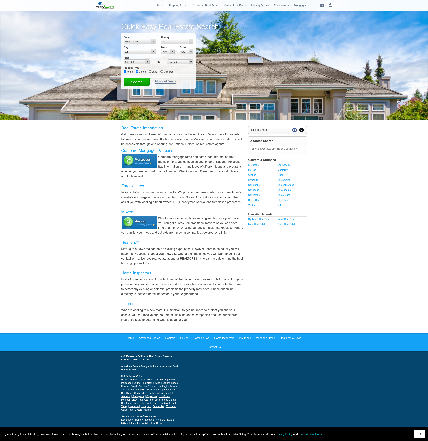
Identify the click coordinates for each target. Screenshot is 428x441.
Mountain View (129, 399)
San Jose (155, 399)
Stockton (125, 396)
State (127, 37)
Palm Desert (135, 409)
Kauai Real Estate (287, 219)
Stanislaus (283, 200)
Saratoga (126, 403)
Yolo (280, 205)
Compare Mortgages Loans (147, 150)
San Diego (253, 189)
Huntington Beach (167, 386)
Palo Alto (143, 399)
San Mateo (254, 195)
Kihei (130, 419)
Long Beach (160, 379)
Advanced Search (165, 81)
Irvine (157, 382)
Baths (183, 47)
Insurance (130, 303)
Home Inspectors (136, 273)
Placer (281, 174)
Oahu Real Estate (287, 224)
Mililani (124, 423)
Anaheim (140, 389)
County (165, 37)
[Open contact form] (322, 5)
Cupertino (151, 396)
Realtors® (130, 242)
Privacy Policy (284, 434)
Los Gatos (164, 396)
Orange (252, 174)
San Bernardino (286, 184)
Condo (142, 71)
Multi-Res (168, 71)
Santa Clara (284, 195)
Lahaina (149, 419)
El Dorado (253, 164)
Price (126, 57)
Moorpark (146, 406)
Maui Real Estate (257, 224)
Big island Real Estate (259, 219)
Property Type (132, 67)
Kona (124, 419)
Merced (252, 169)
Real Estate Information (142, 128)
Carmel (137, 382)
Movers (127, 211)
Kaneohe (135, 423)
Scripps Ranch (163, 393)
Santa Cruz (254, 200)
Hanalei (139, 419)
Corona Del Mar (147, 386)
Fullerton (147, 382)
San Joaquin (284, 189)
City (126, 47)
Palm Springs (154, 389)
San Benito (254, 184)
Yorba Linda (127, 389)
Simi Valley (158, 406)
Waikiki (145, 423)
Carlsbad (139, 393)
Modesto (134, 406)
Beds (164, 47)
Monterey (283, 169)
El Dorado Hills (129, 379)
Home (129, 71)
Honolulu (160, 419)
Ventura (252, 205)
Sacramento (284, 179)
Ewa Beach (157, 423)
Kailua (170, 419)
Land (154, 71)
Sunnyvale (138, 403)
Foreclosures (132, 185)
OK (419, 434)
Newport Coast (129, 386)
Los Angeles (284, 164)
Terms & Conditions (310, 434)
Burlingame (138, 396)
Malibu (147, 409)
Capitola (164, 403)
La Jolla (150, 393)
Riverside (253, 179)
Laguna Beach (170, 382)
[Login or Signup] (330, 5)
